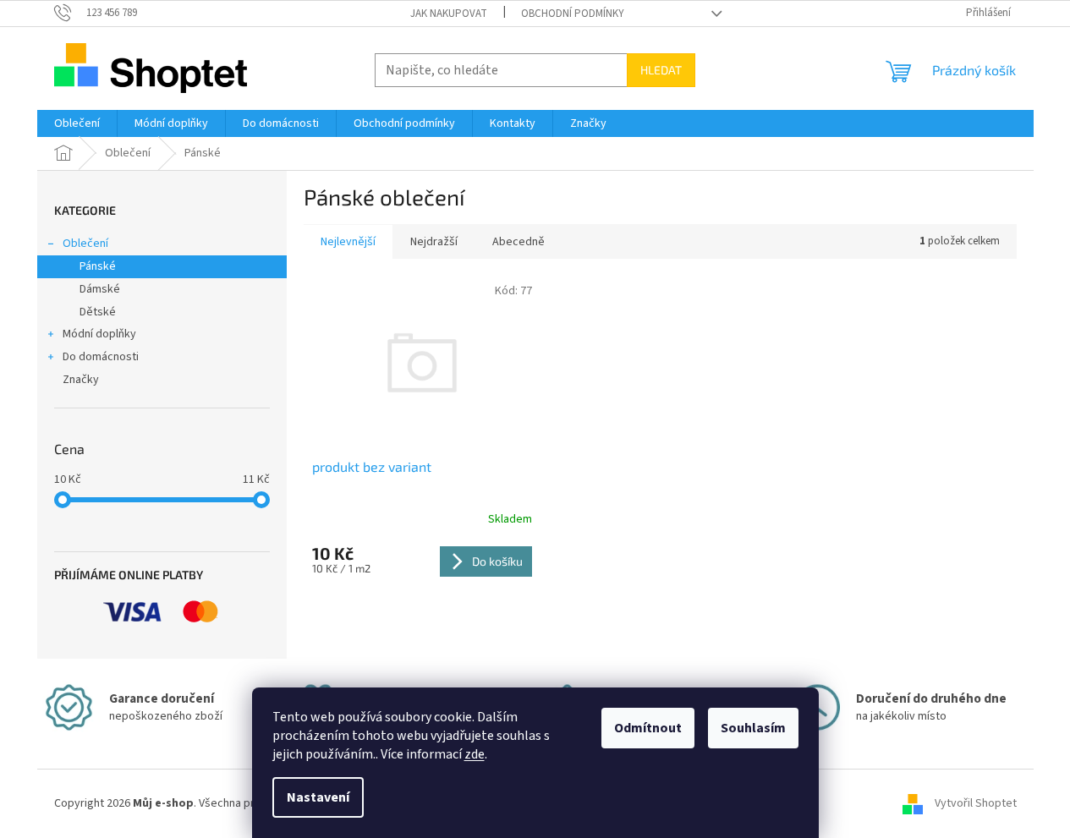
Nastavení (318, 797)
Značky (81, 379)
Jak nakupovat (448, 13)
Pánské (98, 266)
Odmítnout (648, 728)
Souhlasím (753, 728)
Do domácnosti (101, 356)
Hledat (661, 70)
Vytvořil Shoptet (976, 803)
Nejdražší (434, 241)
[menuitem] (77, 123)
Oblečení (85, 243)
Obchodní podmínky (572, 13)
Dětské (98, 312)
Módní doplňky (99, 334)
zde (474, 754)
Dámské (100, 289)
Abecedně (518, 241)
